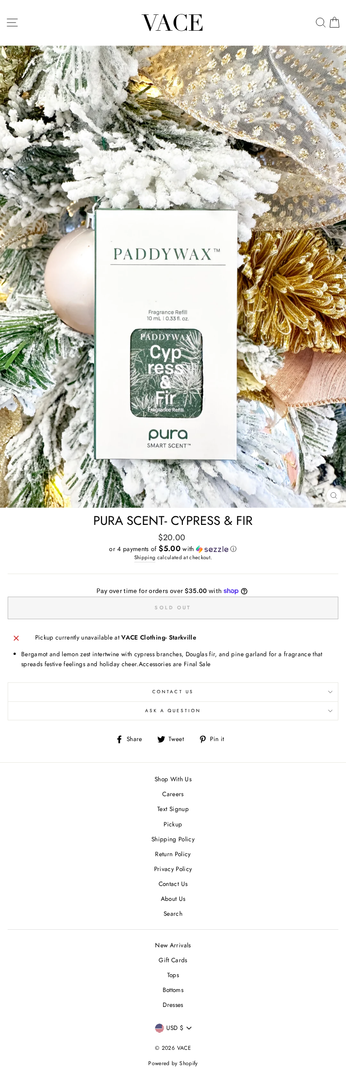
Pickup (173, 824)
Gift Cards (173, 959)
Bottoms (173, 989)
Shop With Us (173, 779)
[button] (173, 548)
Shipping (145, 557)
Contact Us (173, 691)
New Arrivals (173, 945)
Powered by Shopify (172, 1063)
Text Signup (173, 808)
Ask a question (173, 710)
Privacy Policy (173, 868)
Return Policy (173, 853)
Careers (172, 793)
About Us (173, 898)
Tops (173, 974)
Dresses (173, 1004)
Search (173, 913)
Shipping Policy (173, 839)
